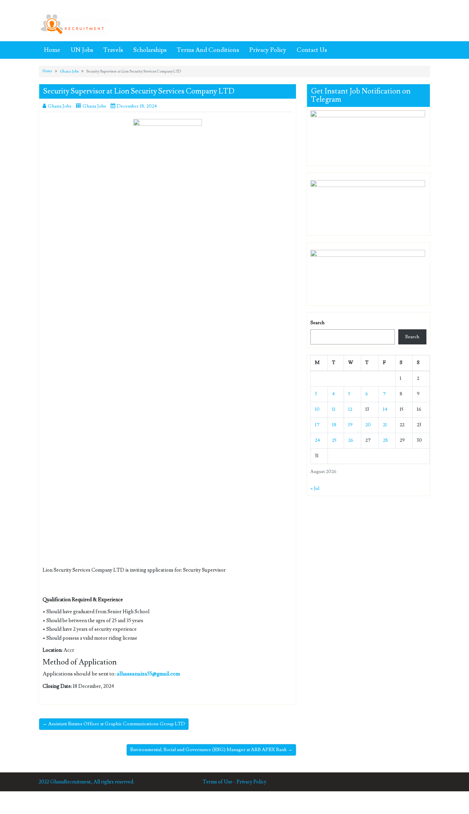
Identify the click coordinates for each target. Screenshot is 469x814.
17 (317, 425)
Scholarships (150, 50)
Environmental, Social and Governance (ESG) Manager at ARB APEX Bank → (211, 750)
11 (333, 409)
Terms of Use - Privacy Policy (234, 782)
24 (317, 440)
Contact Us (312, 50)
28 (385, 440)
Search (317, 323)
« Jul (314, 488)
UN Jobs (82, 50)
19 (350, 425)
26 (350, 440)
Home (52, 50)
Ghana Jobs (69, 71)
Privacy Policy (267, 50)
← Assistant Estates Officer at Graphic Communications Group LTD (114, 724)
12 (350, 409)
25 (334, 440)
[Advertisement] (168, 246)
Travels (113, 50)
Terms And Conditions (208, 50)
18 (334, 425)
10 (317, 409)
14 (385, 409)
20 (368, 425)
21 (385, 425)
